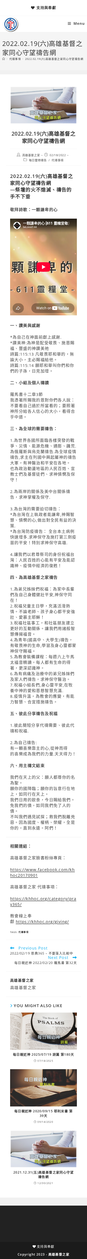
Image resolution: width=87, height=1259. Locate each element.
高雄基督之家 (31, 155)
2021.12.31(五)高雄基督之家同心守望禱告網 (43, 1174)
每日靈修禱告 (38, 160)
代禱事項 (57, 160)
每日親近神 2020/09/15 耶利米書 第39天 (43, 1113)
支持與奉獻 (46, 7)
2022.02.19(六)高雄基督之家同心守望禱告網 (54, 59)
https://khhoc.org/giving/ (42, 921)
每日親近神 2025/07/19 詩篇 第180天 (43, 1054)
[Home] (3, 59)
